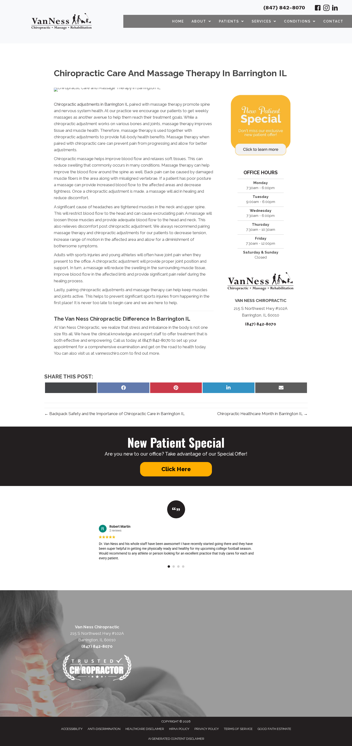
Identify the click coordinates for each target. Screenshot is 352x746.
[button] (176, 469)
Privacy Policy (206, 729)
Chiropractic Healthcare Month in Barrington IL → (262, 413)
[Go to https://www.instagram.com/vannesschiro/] (326, 8)
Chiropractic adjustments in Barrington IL (91, 104)
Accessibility (72, 729)
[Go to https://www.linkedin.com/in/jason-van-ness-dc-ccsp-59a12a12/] (335, 8)
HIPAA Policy (179, 729)
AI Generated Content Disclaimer (176, 738)
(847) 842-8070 (284, 8)
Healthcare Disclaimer (144, 729)
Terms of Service (238, 729)
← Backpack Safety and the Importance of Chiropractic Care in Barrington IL (114, 413)
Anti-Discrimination (104, 729)
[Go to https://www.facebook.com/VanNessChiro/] (318, 8)
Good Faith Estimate (274, 729)
